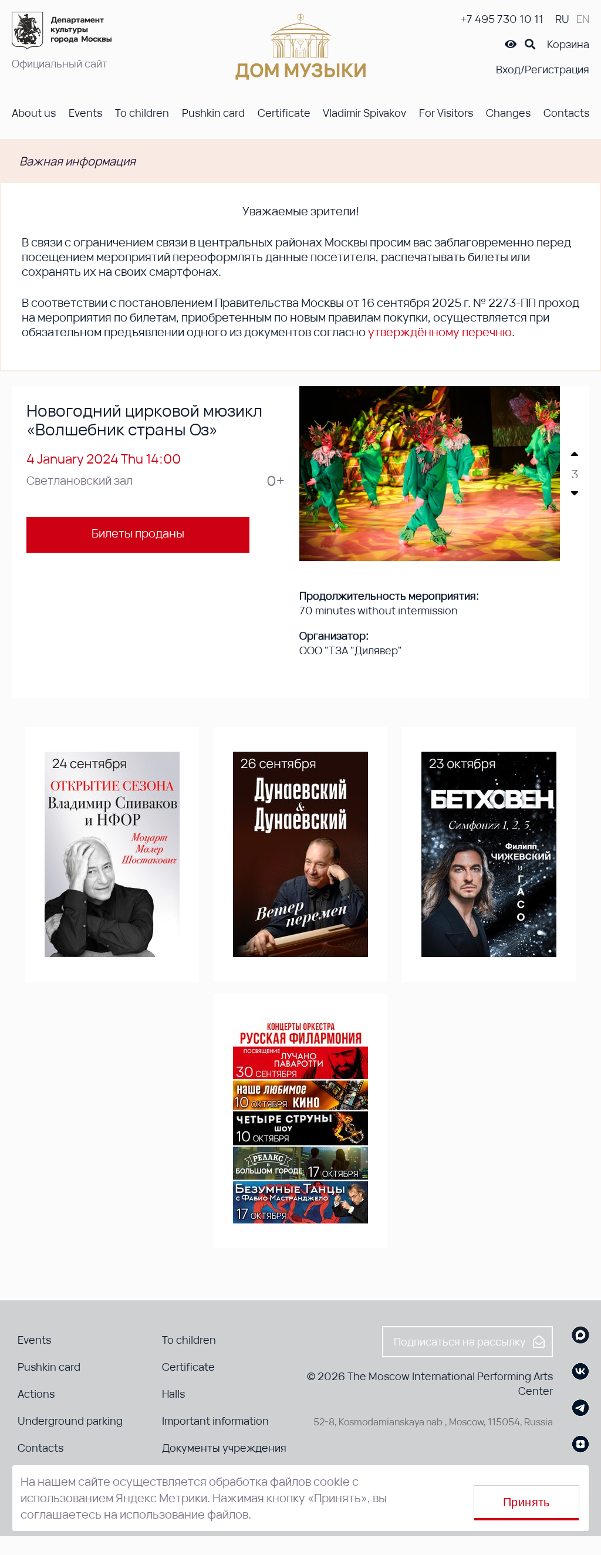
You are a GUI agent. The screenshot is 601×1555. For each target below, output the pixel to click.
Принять (526, 1502)
